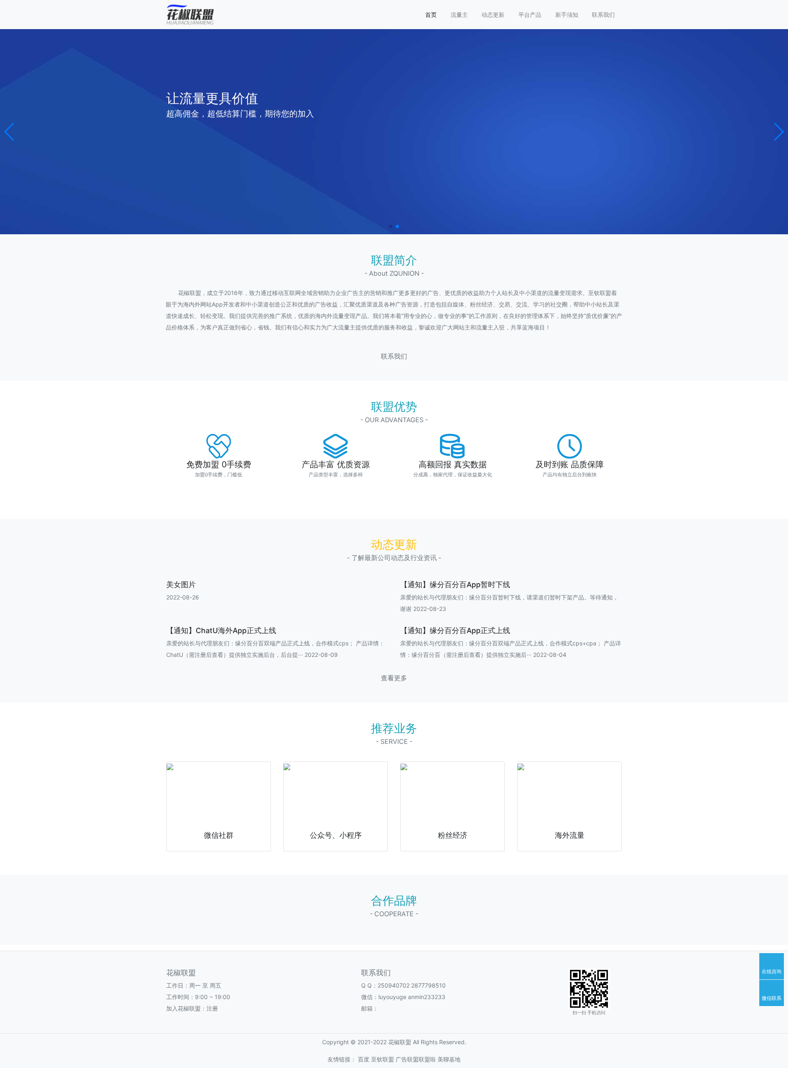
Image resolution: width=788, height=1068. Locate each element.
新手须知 (566, 14)
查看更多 (394, 678)
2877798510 (428, 985)
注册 (212, 1008)
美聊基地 (449, 1059)
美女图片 (181, 584)
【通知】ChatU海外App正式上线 (221, 630)
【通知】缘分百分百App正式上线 (455, 630)
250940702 (394, 985)
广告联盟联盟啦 (416, 1059)
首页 (431, 14)
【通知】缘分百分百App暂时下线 (455, 584)
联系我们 (603, 14)
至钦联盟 (382, 1059)
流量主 (459, 14)
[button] (9, 132)
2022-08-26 (182, 597)
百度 (363, 1059)
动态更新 (492, 14)
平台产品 (529, 14)
